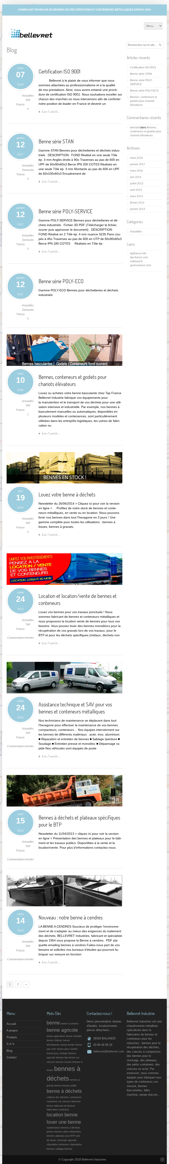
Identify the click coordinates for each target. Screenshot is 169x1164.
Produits (12, 1037)
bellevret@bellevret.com (108, 1051)
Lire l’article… (51, 111)
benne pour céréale (57, 1053)
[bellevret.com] (32, 39)
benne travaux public (65, 1085)
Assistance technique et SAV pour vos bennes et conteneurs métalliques (75, 708)
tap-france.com (139, 257)
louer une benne (64, 1122)
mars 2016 (136, 170)
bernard (135, 127)
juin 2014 (135, 177)
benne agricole (62, 1030)
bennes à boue (64, 1062)
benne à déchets (64, 1091)
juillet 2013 (136, 183)
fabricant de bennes (64, 1105)
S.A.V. (11, 1044)
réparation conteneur (58, 1144)
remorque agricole (66, 1140)
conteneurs (76, 1097)
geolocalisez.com (140, 265)
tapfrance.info (138, 253)
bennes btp (62, 1057)
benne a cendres (70, 1023)
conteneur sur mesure (58, 1101)
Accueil (11, 1024)
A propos (12, 1030)
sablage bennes (63, 1148)
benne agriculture (56, 1036)
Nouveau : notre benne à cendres (71, 917)
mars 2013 (136, 196)
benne (53, 1023)
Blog (9, 1050)
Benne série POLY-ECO (61, 281)
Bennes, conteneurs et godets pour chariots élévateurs (73, 380)
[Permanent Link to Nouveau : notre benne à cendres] (64, 905)
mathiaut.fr (136, 261)
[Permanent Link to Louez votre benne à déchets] (64, 482)
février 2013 (137, 202)
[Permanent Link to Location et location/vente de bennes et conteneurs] (64, 584)
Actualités (28, 95)
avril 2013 (136, 189)
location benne (62, 1114)
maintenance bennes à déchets (63, 1127)
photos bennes (54, 1131)
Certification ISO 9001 (59, 71)
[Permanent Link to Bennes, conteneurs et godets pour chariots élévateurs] (64, 365)
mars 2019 (136, 157)
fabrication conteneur (58, 1109)
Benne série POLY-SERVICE (65, 211)
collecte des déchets (58, 1097)
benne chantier (74, 1036)
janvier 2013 (137, 209)
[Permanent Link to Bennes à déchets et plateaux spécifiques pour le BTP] (64, 805)
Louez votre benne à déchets (67, 494)
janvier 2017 (137, 164)
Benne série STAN (56, 141)
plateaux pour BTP (65, 1135)
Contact (12, 1057)
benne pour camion (67, 1049)
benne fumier (68, 1044)
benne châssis (54, 1040)
